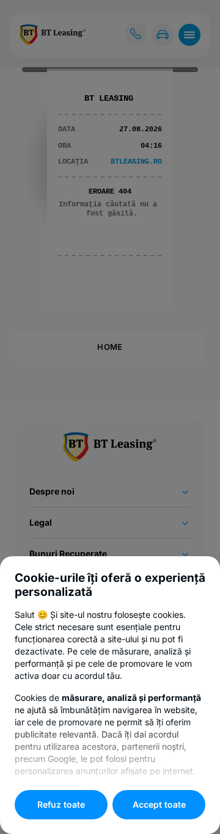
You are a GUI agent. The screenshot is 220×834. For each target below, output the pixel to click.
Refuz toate (61, 804)
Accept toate (159, 804)
